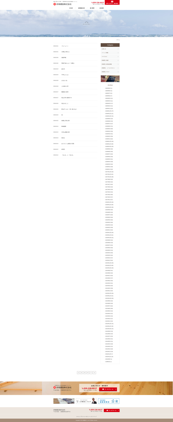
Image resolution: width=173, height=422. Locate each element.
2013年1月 (108, 321)
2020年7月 (108, 93)
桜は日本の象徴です (66, 97)
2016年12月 (108, 202)
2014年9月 (108, 270)
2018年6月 (108, 156)
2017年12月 (108, 171)
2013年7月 (108, 306)
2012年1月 (108, 351)
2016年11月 (108, 204)
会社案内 (102, 8)
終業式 (63, 149)
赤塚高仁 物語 (105, 60)
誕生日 (63, 69)
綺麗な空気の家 (65, 120)
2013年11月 (108, 295)
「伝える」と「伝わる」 (67, 155)
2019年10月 (108, 116)
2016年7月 (108, 214)
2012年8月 (108, 333)
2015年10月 (108, 237)
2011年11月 (108, 356)
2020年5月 (108, 98)
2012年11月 (108, 326)
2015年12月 (108, 232)
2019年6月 (108, 126)
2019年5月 (108, 128)
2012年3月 (108, 346)
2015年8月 (108, 242)
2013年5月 (108, 311)
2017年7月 (108, 184)
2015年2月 (108, 257)
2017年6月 (108, 187)
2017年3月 (108, 194)
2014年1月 (108, 290)
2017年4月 (108, 192)
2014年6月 (108, 278)
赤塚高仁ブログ (105, 71)
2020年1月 (108, 108)
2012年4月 (108, 344)
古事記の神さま (65, 51)
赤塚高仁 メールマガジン (108, 68)
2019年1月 (108, 138)
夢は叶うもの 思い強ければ (68, 109)
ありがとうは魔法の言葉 (67, 143)
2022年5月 (108, 88)
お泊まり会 (64, 80)
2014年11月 (108, 265)
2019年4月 (108, 131)
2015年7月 (108, 245)
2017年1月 (108, 199)
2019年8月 (108, 121)
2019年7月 (108, 123)
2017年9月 (108, 179)
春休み (63, 138)
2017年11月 (108, 174)
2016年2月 (108, 227)
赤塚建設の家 (81, 8)
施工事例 (92, 8)
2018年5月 (108, 159)
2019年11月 (108, 113)
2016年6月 (108, 217)
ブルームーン (64, 46)
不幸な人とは (64, 74)
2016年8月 (108, 212)
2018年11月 (108, 144)
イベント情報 (105, 52)
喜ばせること (64, 103)
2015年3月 (108, 255)
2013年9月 (108, 300)
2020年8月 (108, 90)
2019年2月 (108, 136)
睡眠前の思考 (64, 92)
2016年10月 (108, 207)
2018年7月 (108, 154)
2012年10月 (108, 328)
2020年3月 (108, 103)
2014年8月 (108, 273)
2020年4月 (108, 101)
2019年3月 (108, 133)
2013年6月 (108, 308)
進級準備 (63, 57)
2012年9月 (108, 331)
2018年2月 (108, 166)
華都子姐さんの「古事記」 (68, 63)
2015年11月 (108, 235)
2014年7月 (108, 275)
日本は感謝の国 (65, 132)
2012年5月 (108, 341)
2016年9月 (108, 209)
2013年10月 (108, 298)
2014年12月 (108, 263)
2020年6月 (108, 95)
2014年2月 (108, 288)
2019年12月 (108, 111)
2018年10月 (108, 146)
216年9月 (107, 361)
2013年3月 (108, 316)
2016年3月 (108, 225)
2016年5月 (108, 219)
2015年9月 (108, 240)
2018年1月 (108, 169)
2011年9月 (107, 359)
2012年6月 (108, 338)
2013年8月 (108, 303)
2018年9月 (108, 149)
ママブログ (104, 56)
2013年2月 (108, 318)
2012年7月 (108, 336)
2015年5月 (108, 250)
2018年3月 (108, 164)
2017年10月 (108, 176)
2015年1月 (108, 260)
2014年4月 (108, 283)
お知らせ (104, 48)
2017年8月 (108, 182)
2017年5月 (108, 189)
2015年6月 (108, 247)
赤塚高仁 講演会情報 (107, 64)
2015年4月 (108, 252)
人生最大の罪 (64, 86)
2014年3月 (108, 285)
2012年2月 (108, 349)
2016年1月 (108, 230)
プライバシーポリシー (85, 416)
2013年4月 (108, 313)
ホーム (71, 8)
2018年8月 (108, 151)
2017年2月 (108, 197)
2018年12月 (108, 141)
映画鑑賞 (63, 126)
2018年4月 (108, 161)
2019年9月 (108, 118)
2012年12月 (108, 323)
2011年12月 (108, 354)
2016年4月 (108, 222)
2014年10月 (108, 268)
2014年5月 (108, 280)
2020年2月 (108, 106)
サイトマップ (94, 416)
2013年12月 (108, 293)
